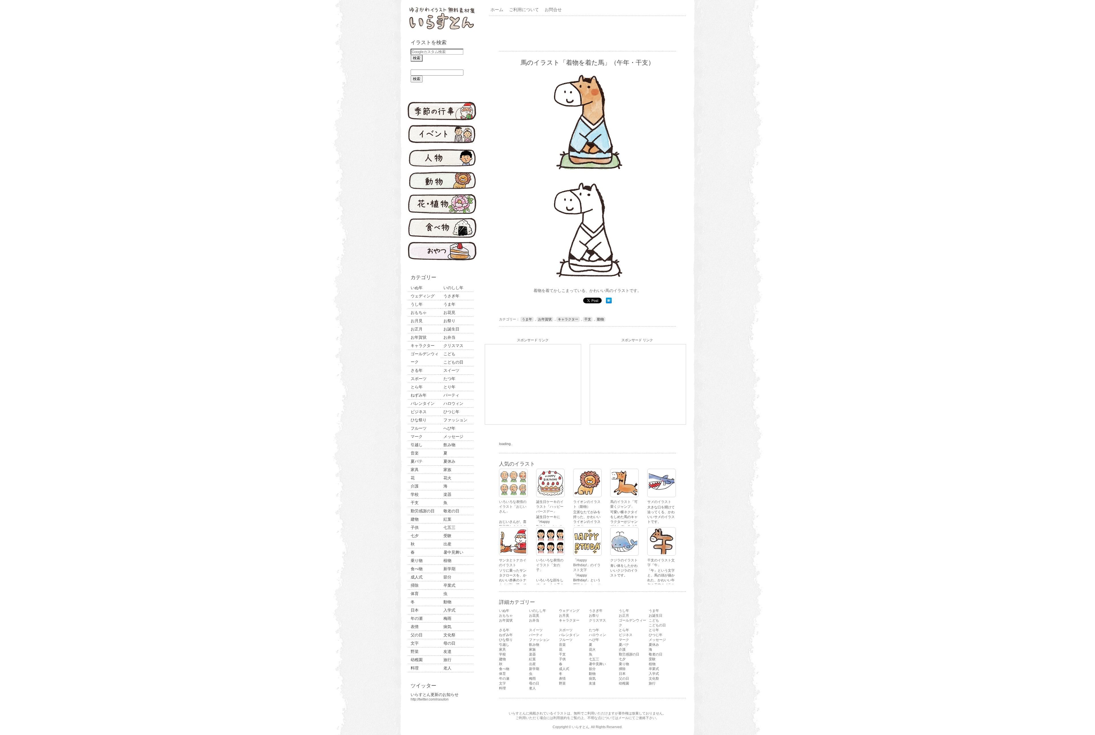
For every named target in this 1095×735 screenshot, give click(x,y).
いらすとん (580, 727)
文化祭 (449, 635)
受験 (447, 535)
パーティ (451, 395)
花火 (447, 478)
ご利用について (524, 9)
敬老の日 (451, 511)
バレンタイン (423, 403)
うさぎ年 (451, 296)
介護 (415, 486)
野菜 (415, 651)
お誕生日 (451, 329)
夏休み (449, 461)
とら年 (417, 387)
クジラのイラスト (624, 560)
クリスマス (453, 345)
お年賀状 (419, 337)
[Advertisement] (588, 33)
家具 (415, 469)
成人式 (417, 577)
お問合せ (553, 9)
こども (449, 354)
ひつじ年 (451, 411)
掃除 (415, 585)
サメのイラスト (659, 502)
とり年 (449, 387)
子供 (415, 527)
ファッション (455, 420)
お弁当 (449, 337)
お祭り (449, 320)
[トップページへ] (442, 30)
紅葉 (447, 519)
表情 (415, 626)
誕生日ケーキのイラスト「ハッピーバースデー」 (549, 506)
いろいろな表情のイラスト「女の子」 (549, 565)
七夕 (415, 535)
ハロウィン (453, 403)
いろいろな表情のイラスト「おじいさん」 (512, 506)
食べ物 (417, 569)
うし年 (417, 304)
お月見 (417, 320)
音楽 (415, 453)
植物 (447, 560)
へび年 (449, 428)
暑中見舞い (453, 552)
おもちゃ (419, 312)
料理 (415, 668)
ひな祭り (419, 420)
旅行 (447, 659)
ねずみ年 (419, 395)
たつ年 (449, 378)
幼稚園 (417, 659)
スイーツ (451, 370)
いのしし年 (453, 287)
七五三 (449, 527)
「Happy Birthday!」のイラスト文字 (587, 565)
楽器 (447, 494)
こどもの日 (453, 362)
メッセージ (453, 436)
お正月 (417, 329)
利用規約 (560, 718)
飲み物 (449, 444)
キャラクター (423, 345)
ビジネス (419, 411)
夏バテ (417, 461)
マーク (417, 436)
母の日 (449, 643)
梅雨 (447, 618)
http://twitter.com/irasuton (430, 699)
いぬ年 (417, 287)
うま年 (449, 304)
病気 (447, 626)
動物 (447, 602)
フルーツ (419, 428)
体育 (415, 593)
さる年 (417, 370)
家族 (447, 469)
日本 (415, 610)
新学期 (449, 569)
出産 (447, 544)
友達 (447, 651)
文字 (415, 643)
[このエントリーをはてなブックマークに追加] (609, 302)
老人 (447, 668)
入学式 (449, 610)
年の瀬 (417, 618)
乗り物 (417, 560)
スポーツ (419, 378)
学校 (415, 494)
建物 (415, 519)
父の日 (417, 635)
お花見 (449, 312)
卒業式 (449, 585)
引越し (417, 444)
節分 (447, 577)
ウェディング (423, 296)
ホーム (496, 9)
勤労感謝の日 (423, 511)
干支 (415, 502)
